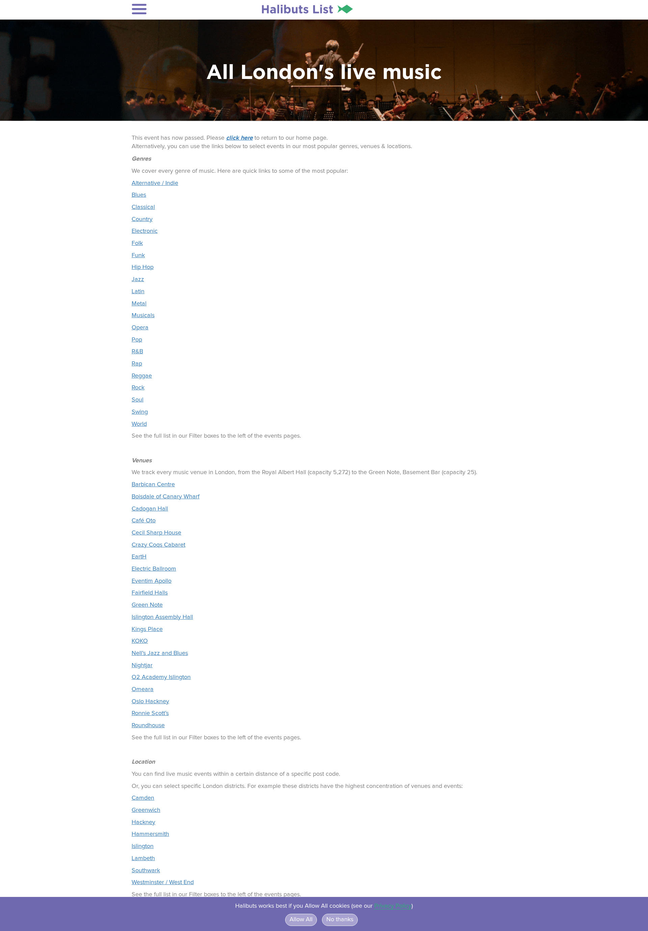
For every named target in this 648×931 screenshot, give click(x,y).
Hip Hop (143, 267)
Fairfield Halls (150, 593)
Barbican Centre (153, 485)
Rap (137, 364)
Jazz (138, 279)
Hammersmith (150, 834)
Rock (138, 388)
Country (142, 219)
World (139, 424)
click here (239, 137)
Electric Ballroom (154, 569)
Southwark (146, 871)
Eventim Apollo (151, 581)
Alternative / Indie (155, 183)
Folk (137, 243)
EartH (139, 557)
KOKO (140, 641)
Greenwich (146, 810)
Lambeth (143, 858)
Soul (137, 400)
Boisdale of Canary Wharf (165, 497)
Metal (139, 304)
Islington (143, 846)
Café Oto (144, 521)
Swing (140, 412)
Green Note (147, 605)
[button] (176, 9)
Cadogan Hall (150, 509)
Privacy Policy (392, 906)
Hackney (143, 822)
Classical (143, 207)
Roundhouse (148, 725)
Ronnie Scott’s (150, 713)
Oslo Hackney (150, 702)
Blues (139, 195)
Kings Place (147, 629)
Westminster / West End (163, 882)
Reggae (142, 376)
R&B (137, 352)
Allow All (301, 919)
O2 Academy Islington (161, 677)
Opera (140, 328)
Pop (137, 340)
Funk (138, 255)
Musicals (143, 315)
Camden (143, 798)
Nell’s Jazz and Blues (160, 653)
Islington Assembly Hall (162, 617)
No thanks (339, 919)
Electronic (145, 231)
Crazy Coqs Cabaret (158, 545)
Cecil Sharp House (156, 533)
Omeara (143, 689)
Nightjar (142, 665)
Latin (138, 292)
